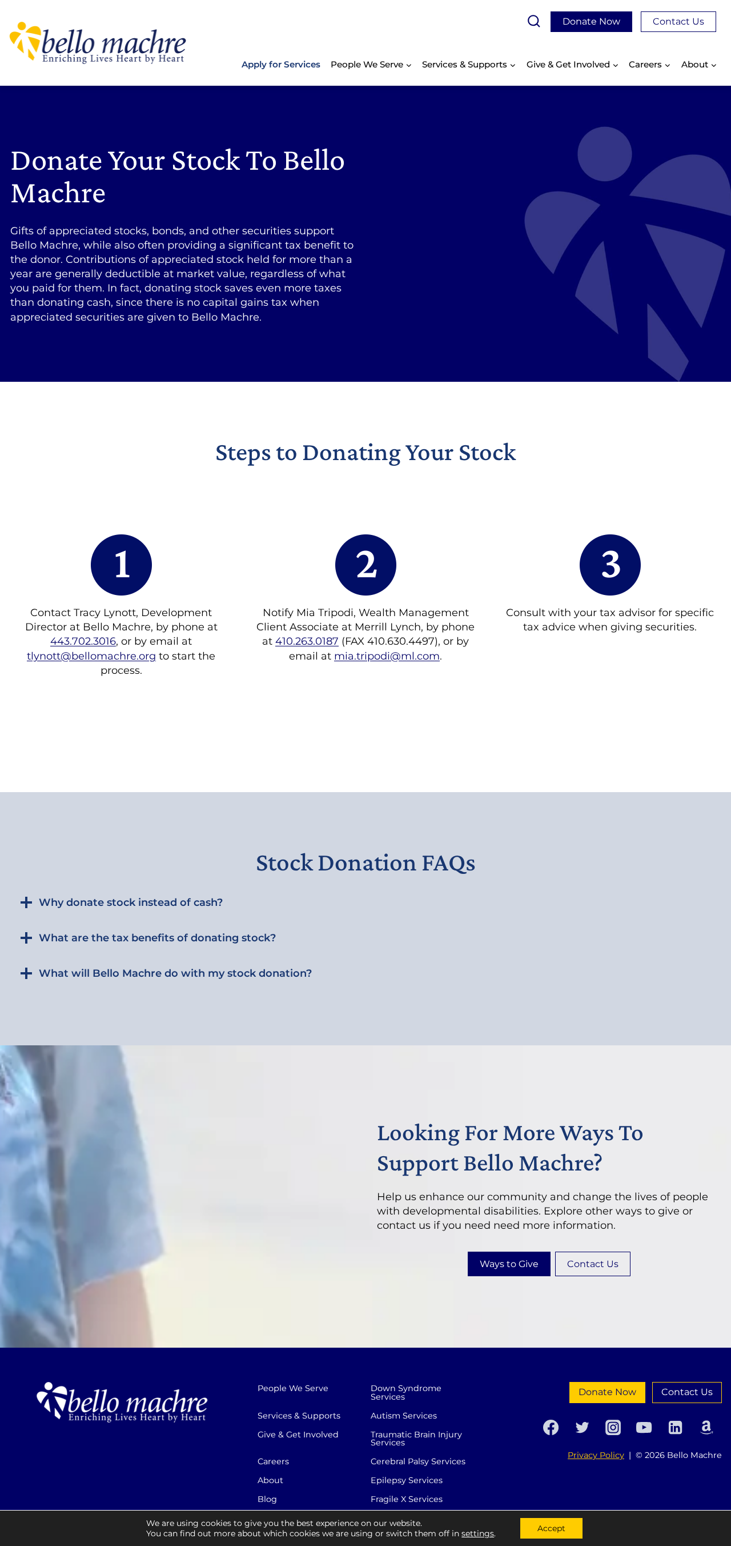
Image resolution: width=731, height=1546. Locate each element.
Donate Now (591, 21)
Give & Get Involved (298, 1434)
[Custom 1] (706, 1427)
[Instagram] (612, 1427)
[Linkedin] (675, 1427)
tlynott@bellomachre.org (91, 656)
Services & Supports (299, 1416)
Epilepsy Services (407, 1480)
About (270, 1480)
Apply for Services (281, 64)
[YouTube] (644, 1427)
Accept (551, 1528)
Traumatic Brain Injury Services (416, 1438)
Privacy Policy (596, 1455)
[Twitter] (582, 1427)
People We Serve (293, 1388)
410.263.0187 (307, 641)
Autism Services (404, 1416)
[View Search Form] (534, 22)
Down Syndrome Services (406, 1392)
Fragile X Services (407, 1499)
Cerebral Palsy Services (418, 1461)
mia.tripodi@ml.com (387, 656)
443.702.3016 (83, 641)
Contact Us (678, 21)
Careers (273, 1461)
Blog (267, 1499)
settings (477, 1533)
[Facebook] (551, 1427)
